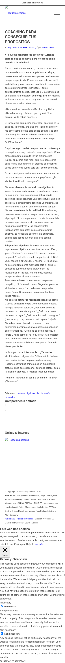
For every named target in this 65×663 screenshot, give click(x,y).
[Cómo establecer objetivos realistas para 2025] (18, 451)
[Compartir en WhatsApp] (9, 405)
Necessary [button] (5, 602)
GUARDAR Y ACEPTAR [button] (12, 661)
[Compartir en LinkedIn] (9, 410)
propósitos (10, 397)
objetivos (30, 393)
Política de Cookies (25, 518)
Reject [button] (29, 544)
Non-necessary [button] (8, 630)
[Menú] (55, 13)
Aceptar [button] (21, 544)
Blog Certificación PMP (17, 47)
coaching (20, 393)
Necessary (10, 606)
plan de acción (43, 393)
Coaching (32, 47)
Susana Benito (48, 47)
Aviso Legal (10, 518)
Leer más (38, 544)
